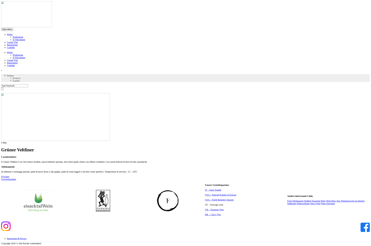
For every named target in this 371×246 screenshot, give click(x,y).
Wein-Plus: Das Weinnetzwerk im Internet (345, 201)
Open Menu (7, 29)
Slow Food (315, 203)
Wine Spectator (328, 203)
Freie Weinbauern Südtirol (299, 201)
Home (10, 34)
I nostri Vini (12, 42)
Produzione (18, 37)
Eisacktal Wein (318, 201)
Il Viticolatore (19, 39)
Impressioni (12, 45)
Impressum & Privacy (17, 238)
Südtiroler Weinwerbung (298, 203)
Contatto (11, 47)
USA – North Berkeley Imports (219, 200)
